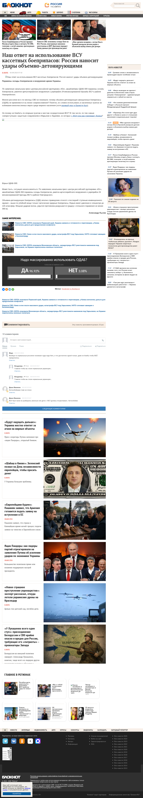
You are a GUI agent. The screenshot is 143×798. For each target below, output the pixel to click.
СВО (5, 16)
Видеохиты (88, 730)
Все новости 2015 (120, 763)
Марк (27, 366)
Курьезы (106, 16)
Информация (73, 744)
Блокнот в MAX (41, 16)
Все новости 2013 (120, 768)
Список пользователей (99, 736)
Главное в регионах (17, 675)
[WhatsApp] (13, 289)
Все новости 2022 (120, 744)
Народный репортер (119, 730)
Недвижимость (40, 730)
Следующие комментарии (53, 408)
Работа (45, 12)
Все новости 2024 (120, 739)
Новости (13, 730)
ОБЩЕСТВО (8, 519)
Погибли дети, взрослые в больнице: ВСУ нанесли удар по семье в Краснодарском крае (17, 695)
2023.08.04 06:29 (26, 387)
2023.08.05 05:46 (35, 376)
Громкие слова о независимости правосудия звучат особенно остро (123, 74)
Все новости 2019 (120, 752)
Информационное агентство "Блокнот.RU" (124, 795)
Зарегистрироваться (98, 741)
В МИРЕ (5, 72)
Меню (12, 12)
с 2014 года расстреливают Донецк (86, 116)
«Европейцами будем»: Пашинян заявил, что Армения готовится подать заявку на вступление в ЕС (123, 147)
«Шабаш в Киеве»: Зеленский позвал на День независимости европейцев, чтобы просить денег (121, 137)
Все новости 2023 (120, 741)
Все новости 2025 (120, 736)
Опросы (63, 730)
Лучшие (13, 346)
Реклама (71, 736)
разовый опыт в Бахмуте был (74, 105)
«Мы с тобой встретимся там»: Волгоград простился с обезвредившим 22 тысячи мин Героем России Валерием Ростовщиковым (50, 699)
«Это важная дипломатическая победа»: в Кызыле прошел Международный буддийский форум (122, 105)
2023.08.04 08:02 (19, 353)
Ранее (21, 346)
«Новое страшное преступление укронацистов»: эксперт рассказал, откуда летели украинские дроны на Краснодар (122, 210)
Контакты (71, 739)
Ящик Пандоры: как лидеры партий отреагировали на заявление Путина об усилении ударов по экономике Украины (121, 170)
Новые (4, 346)
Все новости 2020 (120, 749)
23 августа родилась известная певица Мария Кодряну (91, 711)
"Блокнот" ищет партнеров (96, 795)
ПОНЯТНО (17, 794)
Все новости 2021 (120, 747)
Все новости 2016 (120, 760)
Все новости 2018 (120, 755)
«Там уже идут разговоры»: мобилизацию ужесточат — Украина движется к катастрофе (121, 285)
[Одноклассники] (6, 289)
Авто (53, 730)
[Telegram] (9, 289)
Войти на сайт (96, 739)
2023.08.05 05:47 (35, 366)
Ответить (12, 360)
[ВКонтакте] (3, 289)
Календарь (102, 730)
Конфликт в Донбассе (71, 289)
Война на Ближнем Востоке (22, 16)
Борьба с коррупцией (91, 16)
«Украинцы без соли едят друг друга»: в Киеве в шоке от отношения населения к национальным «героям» (122, 115)
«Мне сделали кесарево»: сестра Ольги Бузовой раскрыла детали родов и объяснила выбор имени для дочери (123, 126)
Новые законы (56, 16)
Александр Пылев (97, 213)
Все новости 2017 (120, 757)
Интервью (26, 730)
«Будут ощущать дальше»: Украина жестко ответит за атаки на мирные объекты (121, 82)
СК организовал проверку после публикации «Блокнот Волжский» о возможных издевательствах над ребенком (50, 720)
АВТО (29, 12)
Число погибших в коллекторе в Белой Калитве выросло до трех (90, 689)
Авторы (70, 741)
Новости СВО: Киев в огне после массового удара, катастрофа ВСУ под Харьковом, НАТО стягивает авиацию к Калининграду (48, 306)
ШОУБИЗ (60, 12)
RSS (92, 744)
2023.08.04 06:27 (26, 398)
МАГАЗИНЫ (93, 12)
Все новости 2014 (120, 765)
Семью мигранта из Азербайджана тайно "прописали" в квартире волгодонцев (25, 712)
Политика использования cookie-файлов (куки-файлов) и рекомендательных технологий (56, 776)
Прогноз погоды (72, 16)
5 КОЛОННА (76, 12)
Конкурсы (75, 730)
